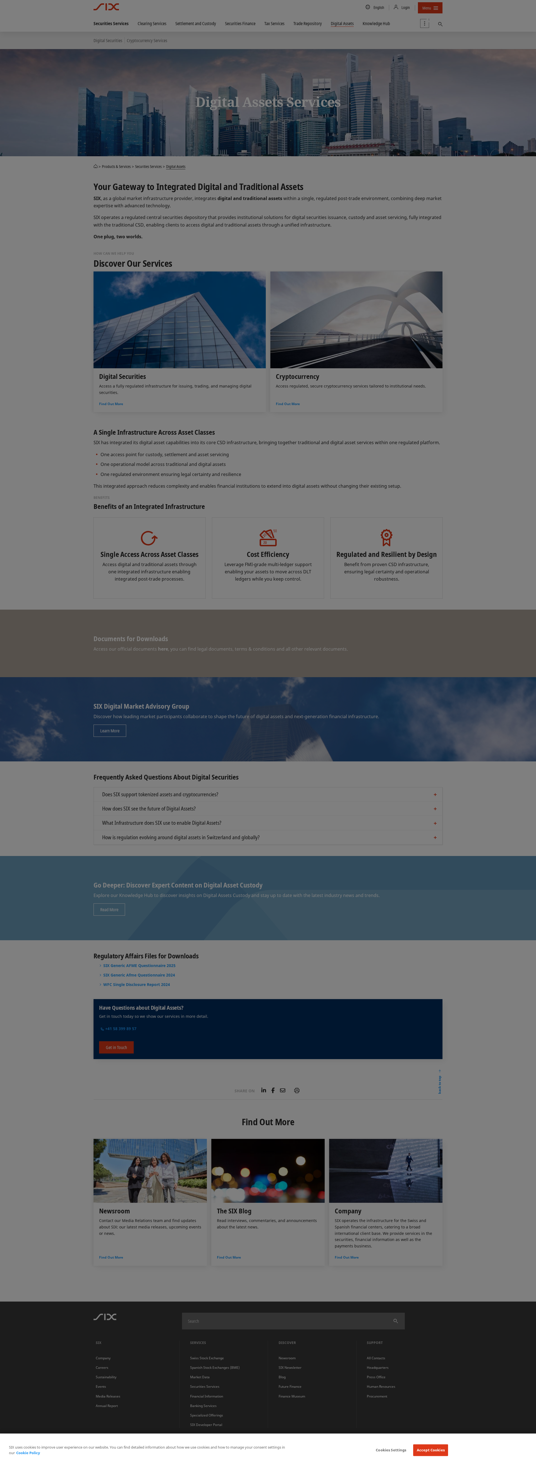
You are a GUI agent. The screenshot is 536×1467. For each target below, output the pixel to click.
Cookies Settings (391, 1449)
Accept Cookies (431, 1449)
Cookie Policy (28, 1452)
